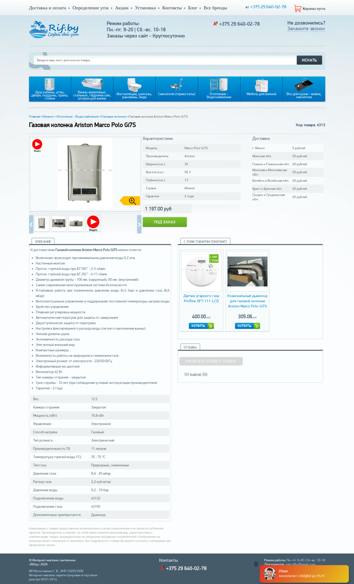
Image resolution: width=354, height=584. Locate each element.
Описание (43, 242)
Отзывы (190, 347)
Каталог (48, 116)
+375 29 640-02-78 (268, 6)
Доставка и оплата (47, 7)
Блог (192, 7)
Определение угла (91, 7)
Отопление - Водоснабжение (78, 116)
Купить (198, 325)
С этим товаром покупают (205, 242)
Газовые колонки (114, 116)
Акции (122, 7)
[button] (135, 174)
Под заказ (164, 221)
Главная (34, 116)
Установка (145, 7)
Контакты (172, 7)
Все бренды (215, 7)
